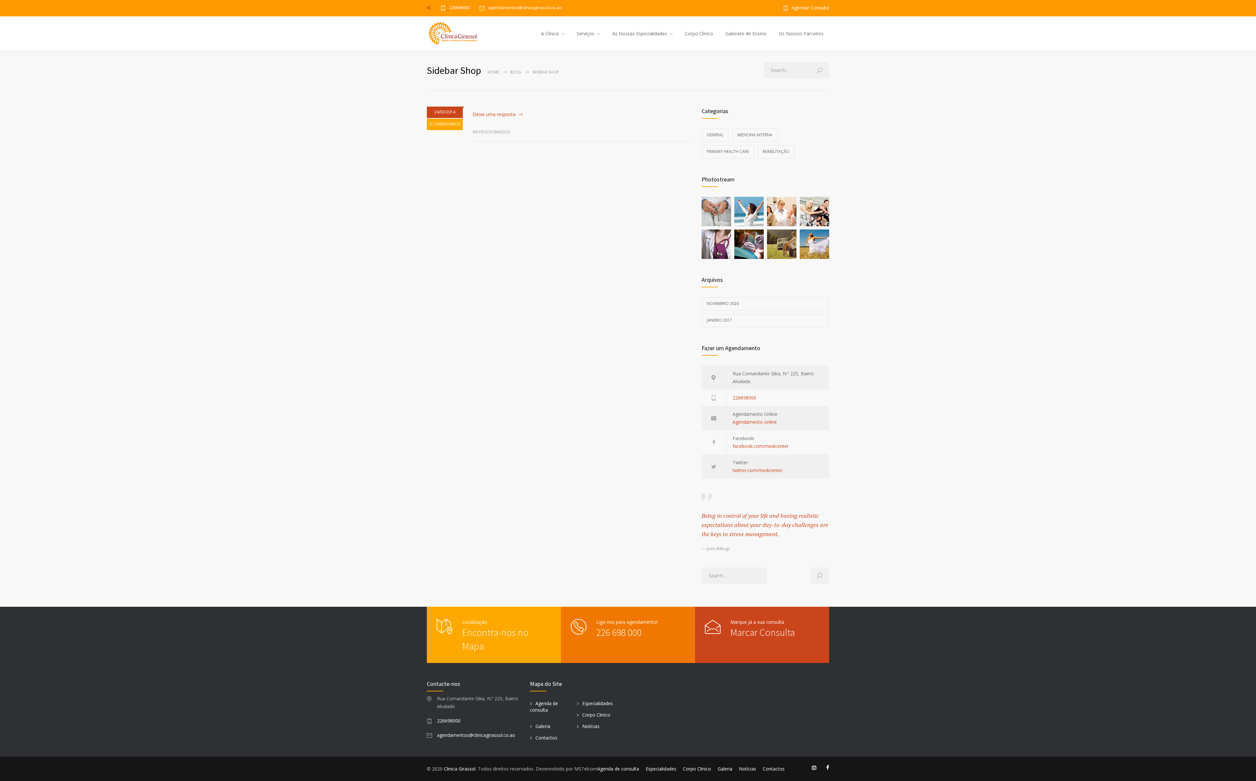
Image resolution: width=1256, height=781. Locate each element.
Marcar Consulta (762, 632)
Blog (515, 72)
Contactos (546, 738)
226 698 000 (618, 632)
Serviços (585, 33)
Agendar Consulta (810, 8)
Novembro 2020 (723, 303)
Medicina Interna (755, 135)
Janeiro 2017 (719, 320)
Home (493, 72)
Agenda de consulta (544, 706)
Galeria (542, 726)
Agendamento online (755, 422)
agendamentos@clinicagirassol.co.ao (476, 735)
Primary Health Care (728, 151)
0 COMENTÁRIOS (444, 124)
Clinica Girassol (460, 769)
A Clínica (550, 33)
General (715, 135)
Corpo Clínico (699, 33)
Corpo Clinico (596, 715)
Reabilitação (776, 151)
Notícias (591, 726)
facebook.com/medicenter (761, 446)
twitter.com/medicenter (757, 470)
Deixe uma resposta (494, 114)
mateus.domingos (491, 132)
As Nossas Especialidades (639, 33)
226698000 (459, 8)
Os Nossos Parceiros (801, 33)
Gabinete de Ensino (745, 33)
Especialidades (597, 703)
